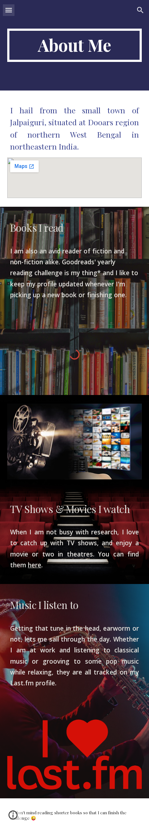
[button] (8, 10)
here (34, 564)
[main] (74, 45)
